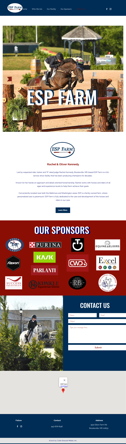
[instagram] (110, 9)
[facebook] (107, 9)
